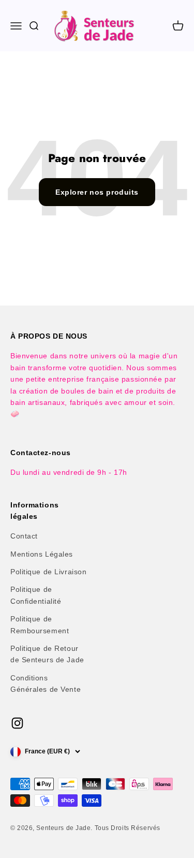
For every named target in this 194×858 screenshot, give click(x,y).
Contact (24, 536)
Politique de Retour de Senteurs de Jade (47, 654)
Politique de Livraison (48, 572)
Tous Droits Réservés (127, 828)
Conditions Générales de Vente (45, 683)
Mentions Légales (41, 554)
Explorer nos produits (97, 192)
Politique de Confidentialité (35, 595)
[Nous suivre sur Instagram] (17, 723)
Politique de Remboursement (39, 624)
